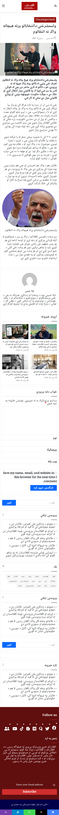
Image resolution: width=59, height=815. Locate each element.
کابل (45, 585)
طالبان (16, 576)
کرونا (38, 585)
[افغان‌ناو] (29, 6)
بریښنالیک (52, 449)
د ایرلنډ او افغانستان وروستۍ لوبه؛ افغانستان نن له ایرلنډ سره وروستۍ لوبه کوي (29, 533)
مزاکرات (52, 581)
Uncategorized (45, 19)
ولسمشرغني (13, 581)
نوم (55, 438)
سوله (29, 576)
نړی (46, 581)
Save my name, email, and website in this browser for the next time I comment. (30, 477)
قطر (8, 576)
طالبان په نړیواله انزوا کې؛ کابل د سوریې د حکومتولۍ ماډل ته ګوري (32, 547)
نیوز (33, 581)
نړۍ (39, 581)
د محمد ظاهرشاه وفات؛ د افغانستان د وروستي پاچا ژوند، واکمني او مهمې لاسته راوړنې (16, 374)
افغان (53, 576)
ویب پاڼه (52, 461)
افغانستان (45, 576)
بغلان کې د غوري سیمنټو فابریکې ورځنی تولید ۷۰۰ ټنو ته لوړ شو (45, 373)
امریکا (37, 576)
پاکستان (53, 585)
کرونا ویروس (30, 585)
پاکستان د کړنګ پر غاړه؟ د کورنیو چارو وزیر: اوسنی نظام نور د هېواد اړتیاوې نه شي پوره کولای (44, 344)
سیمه (23, 576)
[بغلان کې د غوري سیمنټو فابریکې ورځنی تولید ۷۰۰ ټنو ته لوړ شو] (44, 361)
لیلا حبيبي (49, 38)
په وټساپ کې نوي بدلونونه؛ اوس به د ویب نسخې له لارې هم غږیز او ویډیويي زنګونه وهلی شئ (15, 344)
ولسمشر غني (24, 581)
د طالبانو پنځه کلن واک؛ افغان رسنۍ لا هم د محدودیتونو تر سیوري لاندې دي (31, 540)
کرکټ (20, 585)
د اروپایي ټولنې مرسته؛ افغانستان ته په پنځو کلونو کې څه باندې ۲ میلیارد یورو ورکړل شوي (30, 554)
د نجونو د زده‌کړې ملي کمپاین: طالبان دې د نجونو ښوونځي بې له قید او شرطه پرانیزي (32, 525)
